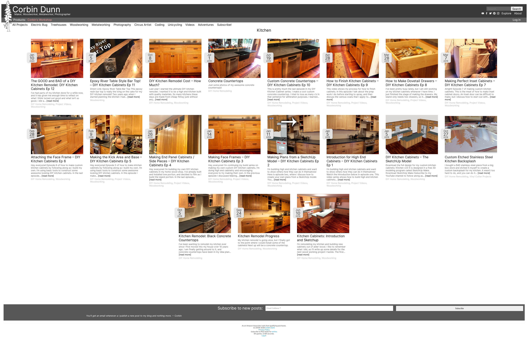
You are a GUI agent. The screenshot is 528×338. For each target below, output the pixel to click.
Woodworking (79, 24)
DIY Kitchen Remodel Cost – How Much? (175, 83)
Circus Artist (142, 24)
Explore (506, 13)
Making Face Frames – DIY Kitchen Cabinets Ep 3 (229, 159)
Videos (190, 24)
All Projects (20, 24)
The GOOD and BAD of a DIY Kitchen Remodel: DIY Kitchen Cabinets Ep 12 (54, 85)
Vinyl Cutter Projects (480, 176)
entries (274, 332)
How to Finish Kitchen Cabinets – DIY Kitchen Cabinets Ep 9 (353, 83)
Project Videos (63, 104)
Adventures (206, 24)
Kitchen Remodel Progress (258, 236)
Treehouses (58, 24)
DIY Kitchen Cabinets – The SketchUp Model (407, 159)
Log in (517, 19)
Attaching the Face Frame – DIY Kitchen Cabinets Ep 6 (55, 159)
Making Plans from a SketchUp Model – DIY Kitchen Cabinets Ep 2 (293, 161)
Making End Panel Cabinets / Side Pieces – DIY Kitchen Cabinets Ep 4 (171, 161)
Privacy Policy (264, 330)
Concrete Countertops (225, 81)
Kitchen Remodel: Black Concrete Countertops (205, 238)
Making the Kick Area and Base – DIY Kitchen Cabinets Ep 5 (116, 159)
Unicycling (175, 24)
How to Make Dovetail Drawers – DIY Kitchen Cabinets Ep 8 (411, 83)
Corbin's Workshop (40, 19)
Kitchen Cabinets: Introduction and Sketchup (321, 238)
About (518, 13)
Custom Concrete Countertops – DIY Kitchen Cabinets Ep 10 (292, 83)
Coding (159, 24)
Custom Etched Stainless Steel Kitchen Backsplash (469, 159)
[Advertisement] (85, 282)
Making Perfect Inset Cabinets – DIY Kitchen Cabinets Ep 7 (470, 83)
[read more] (52, 100)
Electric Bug (39, 24)
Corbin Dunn (270, 328)
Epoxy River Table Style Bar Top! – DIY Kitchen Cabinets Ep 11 (115, 83)
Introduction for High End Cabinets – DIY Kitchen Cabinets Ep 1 (352, 161)
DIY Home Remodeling (42, 104)
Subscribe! (224, 24)
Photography (122, 24)
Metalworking (101, 24)
